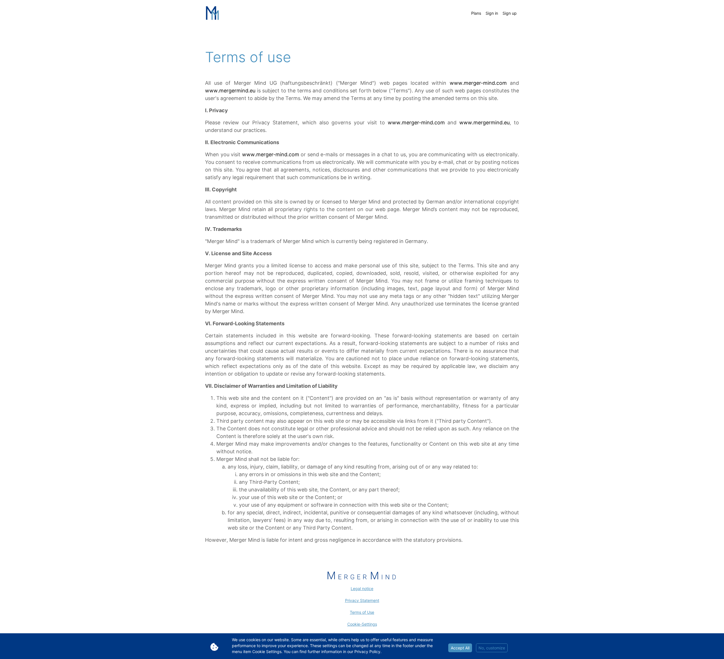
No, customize (492, 647)
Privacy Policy (367, 651)
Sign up (510, 13)
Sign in (492, 13)
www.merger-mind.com (478, 83)
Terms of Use (362, 612)
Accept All (460, 647)
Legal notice (362, 588)
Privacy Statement (362, 600)
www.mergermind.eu (230, 91)
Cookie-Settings (362, 624)
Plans (476, 13)
